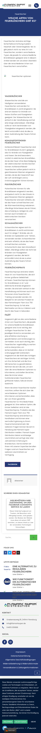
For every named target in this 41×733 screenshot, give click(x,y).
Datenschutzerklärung (20, 656)
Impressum (20, 652)
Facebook (12, 464)
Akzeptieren (20, 722)
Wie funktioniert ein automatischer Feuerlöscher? (24, 582)
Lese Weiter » (18, 574)
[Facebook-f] (4, 642)
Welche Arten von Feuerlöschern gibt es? (25, 595)
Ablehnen (7, 722)
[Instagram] (10, 642)
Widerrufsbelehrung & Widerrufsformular (20, 663)
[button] (29, 5)
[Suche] (33, 537)
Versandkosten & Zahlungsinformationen (20, 667)
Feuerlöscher (20, 14)
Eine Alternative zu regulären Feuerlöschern (25, 569)
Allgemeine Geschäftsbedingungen (20, 659)
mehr (33, 722)
